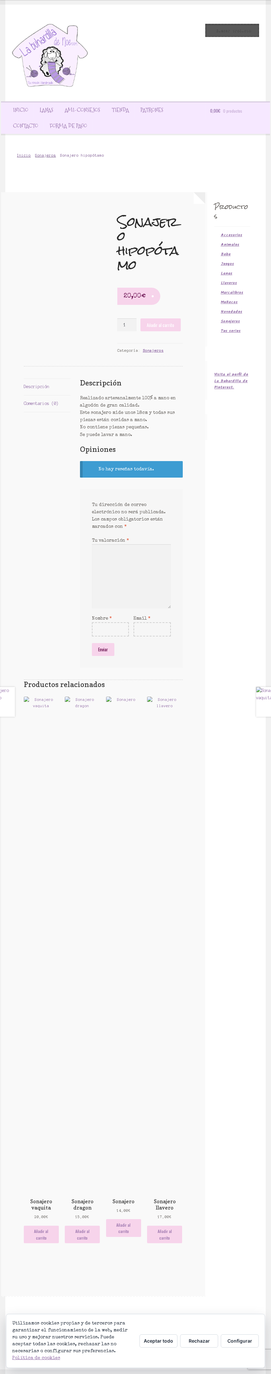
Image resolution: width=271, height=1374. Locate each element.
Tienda (120, 110)
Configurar (239, 1341)
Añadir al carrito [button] (41, 1234)
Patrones (151, 110)
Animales (230, 244)
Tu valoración (110, 540)
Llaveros (229, 283)
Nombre (102, 618)
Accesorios (231, 235)
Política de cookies (36, 1358)
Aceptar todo (158, 1341)
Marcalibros (232, 292)
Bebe (226, 254)
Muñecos (229, 302)
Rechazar (199, 1341)
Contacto (25, 126)
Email (142, 618)
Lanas (46, 110)
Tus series (231, 331)
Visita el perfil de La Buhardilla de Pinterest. (231, 380)
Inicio (20, 110)
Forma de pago (68, 126)
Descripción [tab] (36, 386)
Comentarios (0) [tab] (41, 403)
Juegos (227, 264)
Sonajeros (45, 155)
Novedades (231, 311)
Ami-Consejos (82, 110)
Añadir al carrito (160, 325)
